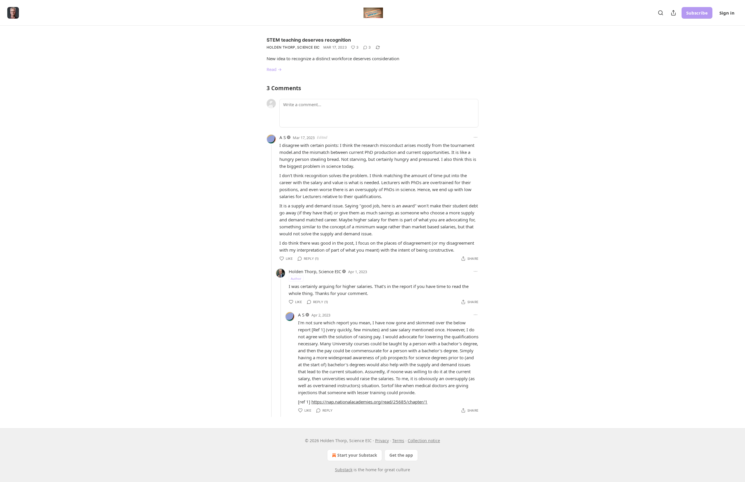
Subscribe (697, 13)
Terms (398, 440)
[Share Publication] (673, 13)
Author (296, 278)
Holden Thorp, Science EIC (293, 47)
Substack (343, 469)
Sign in (727, 13)
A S (282, 137)
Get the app (401, 455)
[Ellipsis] (475, 137)
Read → (274, 69)
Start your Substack (357, 455)
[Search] (660, 13)
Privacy (382, 440)
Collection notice (424, 440)
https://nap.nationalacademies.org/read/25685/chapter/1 (369, 402)
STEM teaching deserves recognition (309, 40)
